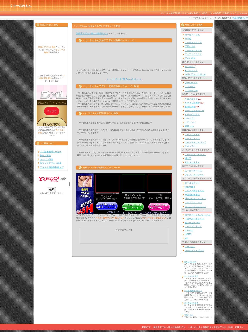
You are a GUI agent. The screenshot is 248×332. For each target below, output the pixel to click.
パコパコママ (191, 99)
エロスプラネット (193, 226)
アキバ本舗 (190, 58)
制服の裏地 (190, 106)
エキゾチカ (190, 86)
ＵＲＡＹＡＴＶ (192, 162)
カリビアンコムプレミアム (197, 215)
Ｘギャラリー (191, 90)
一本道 (188, 38)
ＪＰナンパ (190, 122)
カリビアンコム (192, 35)
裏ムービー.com (192, 222)
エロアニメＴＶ (192, 134)
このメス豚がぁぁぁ (194, 191)
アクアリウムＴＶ (193, 54)
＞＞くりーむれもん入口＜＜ (124, 79)
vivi (186, 238)
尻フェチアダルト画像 (50, 163)
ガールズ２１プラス (194, 250)
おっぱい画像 (46, 159)
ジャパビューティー (194, 110)
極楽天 (188, 158)
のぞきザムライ (192, 183)
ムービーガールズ (193, 171)
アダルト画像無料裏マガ (52, 167)
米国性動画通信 (192, 194)
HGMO (188, 234)
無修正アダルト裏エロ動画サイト (92, 33)
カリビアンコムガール (195, 74)
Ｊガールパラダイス (194, 218)
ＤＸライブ (190, 66)
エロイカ (189, 230)
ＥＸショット (191, 70)
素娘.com (189, 126)
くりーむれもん (192, 114)
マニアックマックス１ (195, 206)
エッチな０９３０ (193, 50)
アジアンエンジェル (194, 174)
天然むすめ (190, 46)
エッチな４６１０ (193, 42)
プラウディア (191, 82)
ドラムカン (190, 246)
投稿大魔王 (190, 187)
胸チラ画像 (45, 155)
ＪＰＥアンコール (193, 202)
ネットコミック (192, 138)
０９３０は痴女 (192, 103)
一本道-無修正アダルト (193, 291)
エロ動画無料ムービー (50, 151)
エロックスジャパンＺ (195, 142)
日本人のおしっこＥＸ (195, 198)
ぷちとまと (190, 118)
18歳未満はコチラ (240, 18)
